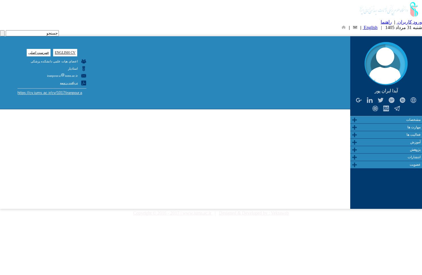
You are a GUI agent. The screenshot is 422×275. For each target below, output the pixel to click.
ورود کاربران (409, 22)
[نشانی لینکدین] (369, 100)
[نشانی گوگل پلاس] (359, 100)
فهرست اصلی (38, 53)
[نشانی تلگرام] (397, 108)
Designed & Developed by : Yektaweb (254, 213)
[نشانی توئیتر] (380, 100)
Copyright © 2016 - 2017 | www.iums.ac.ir (172, 213)
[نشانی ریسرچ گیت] (386, 108)
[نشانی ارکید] (402, 100)
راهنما (386, 22)
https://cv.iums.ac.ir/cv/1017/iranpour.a (50, 93)
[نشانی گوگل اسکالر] (375, 108)
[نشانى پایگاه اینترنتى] (413, 100)
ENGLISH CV (65, 53)
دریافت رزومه (69, 83)
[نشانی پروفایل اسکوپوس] (391, 100)
